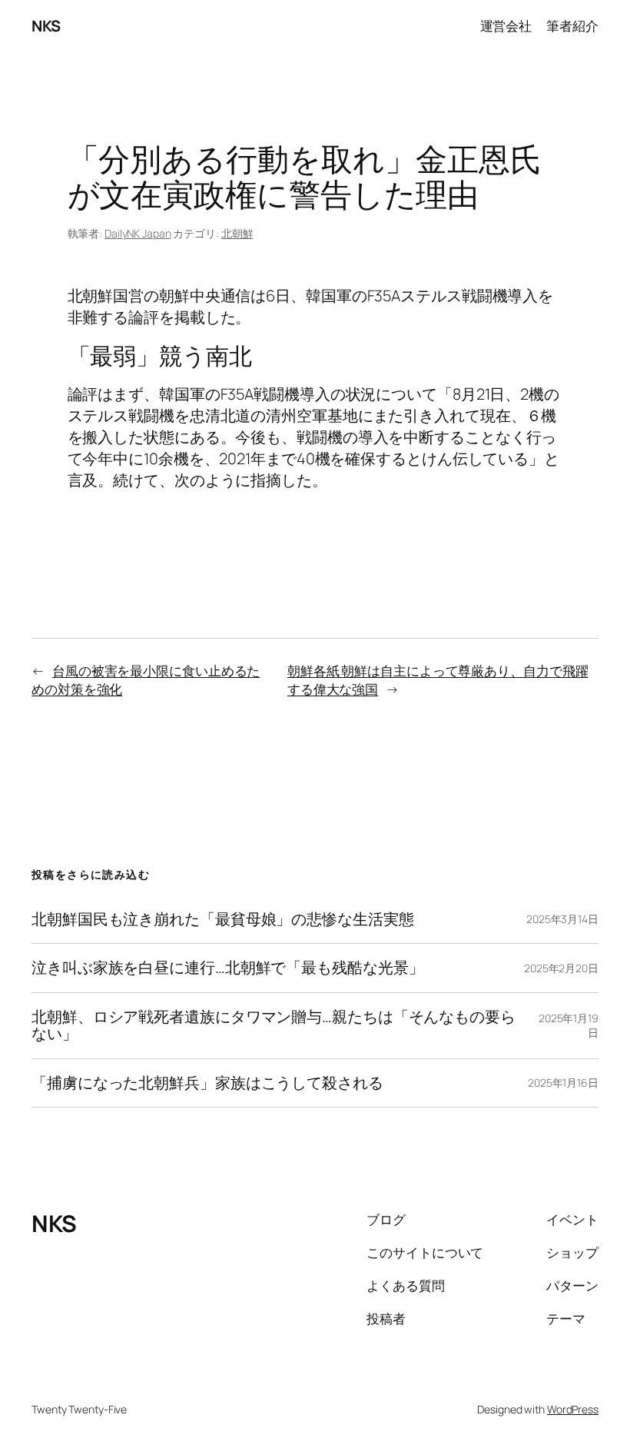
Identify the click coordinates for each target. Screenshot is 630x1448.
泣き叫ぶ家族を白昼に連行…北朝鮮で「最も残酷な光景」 (227, 967)
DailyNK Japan (137, 233)
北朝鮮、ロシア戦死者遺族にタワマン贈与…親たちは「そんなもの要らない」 (274, 1025)
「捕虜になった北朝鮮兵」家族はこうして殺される (207, 1082)
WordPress (572, 1409)
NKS (46, 25)
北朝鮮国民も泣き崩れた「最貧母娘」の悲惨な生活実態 (223, 919)
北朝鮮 (237, 233)
